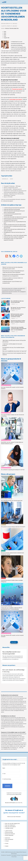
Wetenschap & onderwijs (6, 498)
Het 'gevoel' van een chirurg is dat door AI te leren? (13, 526)
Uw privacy (14, 856)
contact (5, 749)
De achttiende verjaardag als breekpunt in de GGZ (12, 469)
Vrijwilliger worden (9, 828)
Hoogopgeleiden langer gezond (10, 220)
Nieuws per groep (9, 832)
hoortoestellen (5, 178)
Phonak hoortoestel (17, 89)
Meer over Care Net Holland (11, 823)
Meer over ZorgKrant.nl (10, 825)
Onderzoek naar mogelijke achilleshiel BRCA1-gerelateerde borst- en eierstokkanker (11, 608)
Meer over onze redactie (10, 826)
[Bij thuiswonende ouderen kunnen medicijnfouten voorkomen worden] (12, 538)
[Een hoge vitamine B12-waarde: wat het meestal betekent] (12, 373)
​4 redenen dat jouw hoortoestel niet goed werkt (14, 207)
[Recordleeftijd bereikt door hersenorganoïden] (12, 486)
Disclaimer (3, 855)
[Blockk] (4, 2)
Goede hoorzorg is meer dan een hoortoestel (13, 218)
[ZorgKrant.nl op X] (10, 256)
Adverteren (7, 837)
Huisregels (13, 855)
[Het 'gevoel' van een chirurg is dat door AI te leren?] (12, 512)
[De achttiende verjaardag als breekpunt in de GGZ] (12, 455)
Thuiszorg (3, 550)
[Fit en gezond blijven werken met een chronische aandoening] (12, 400)
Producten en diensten (11, 28)
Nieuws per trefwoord (10, 833)
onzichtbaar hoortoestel (15, 99)
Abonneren (7, 785)
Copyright (9, 855)
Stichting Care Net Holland (13, 852)
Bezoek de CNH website (10, 802)
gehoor (11, 178)
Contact (7, 841)
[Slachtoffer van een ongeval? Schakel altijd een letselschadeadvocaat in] (12, 428)
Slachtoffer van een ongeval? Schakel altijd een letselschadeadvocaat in (12, 443)
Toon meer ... (14, 642)
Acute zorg (3, 578)
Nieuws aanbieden (9, 835)
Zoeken (6, 846)
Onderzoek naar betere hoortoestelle (12, 209)
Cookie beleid (24, 855)
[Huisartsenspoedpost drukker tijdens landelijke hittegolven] (12, 566)
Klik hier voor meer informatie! (14, 816)
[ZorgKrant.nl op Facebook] (14, 256)
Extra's (6, 843)
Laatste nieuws (8, 830)
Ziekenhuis (3, 524)
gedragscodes (6, 747)
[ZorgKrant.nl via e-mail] (21, 256)
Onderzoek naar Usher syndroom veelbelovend (14, 237)
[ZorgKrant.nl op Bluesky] (18, 256)
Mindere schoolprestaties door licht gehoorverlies (15, 224)
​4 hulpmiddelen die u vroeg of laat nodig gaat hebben (15, 235)
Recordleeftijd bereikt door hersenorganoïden (11, 500)
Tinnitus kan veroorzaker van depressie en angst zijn (15, 217)
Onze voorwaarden (9, 839)
